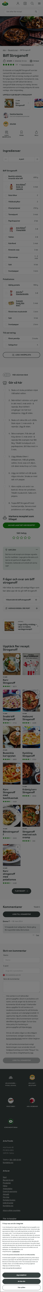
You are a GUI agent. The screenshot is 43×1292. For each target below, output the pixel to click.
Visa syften (21, 1287)
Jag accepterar (22, 1275)
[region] (21, 1256)
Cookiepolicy (16, 1251)
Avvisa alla (21, 1281)
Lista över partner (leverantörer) (11, 1268)
